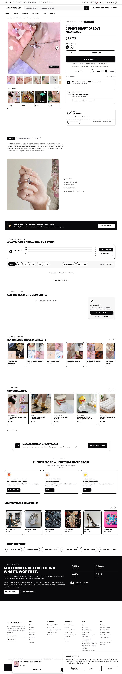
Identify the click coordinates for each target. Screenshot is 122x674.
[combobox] (41, 327)
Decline (109, 668)
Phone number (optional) (45, 323)
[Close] (86, 302)
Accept (91, 668)
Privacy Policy (85, 663)
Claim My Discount (61, 346)
